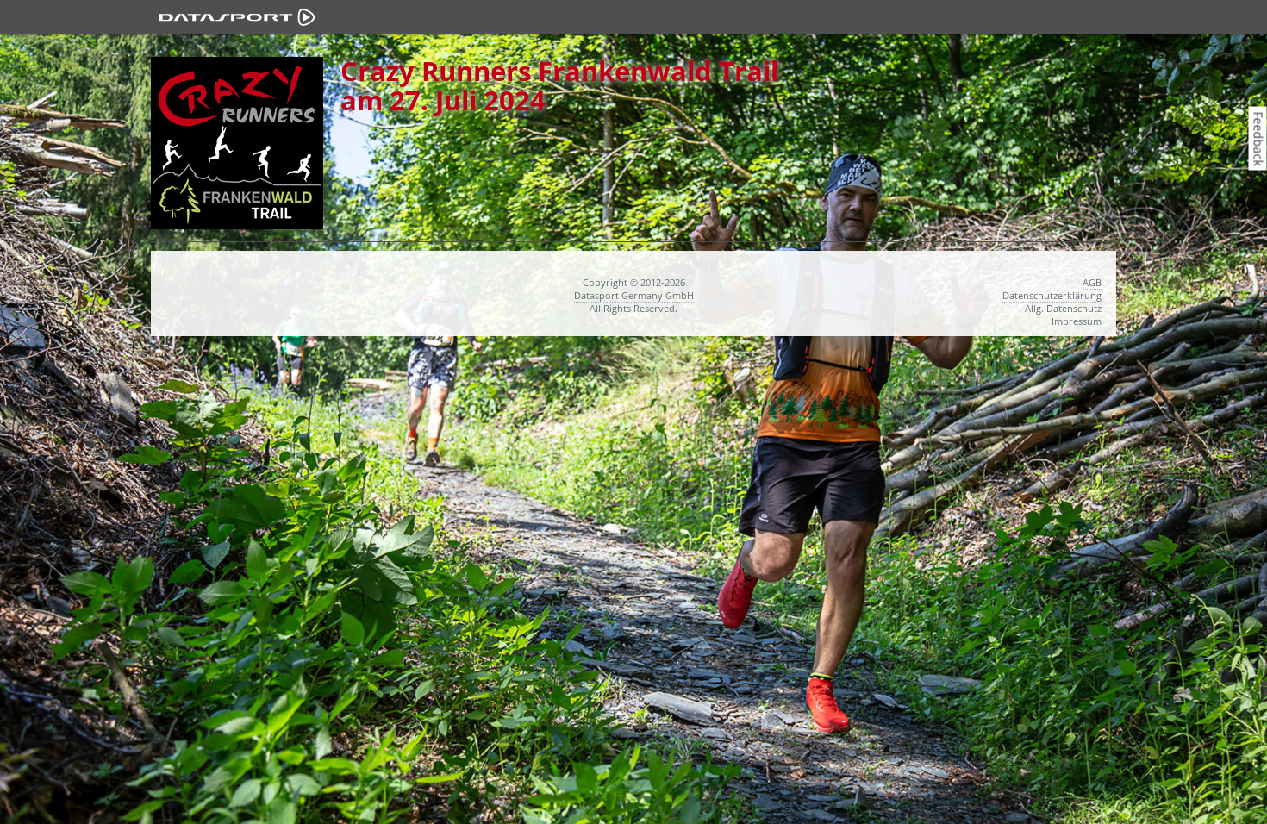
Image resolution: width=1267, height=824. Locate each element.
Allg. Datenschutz (1063, 308)
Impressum (1077, 321)
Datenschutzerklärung (1052, 295)
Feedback (1259, 138)
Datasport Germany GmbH (634, 295)
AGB (1092, 282)
